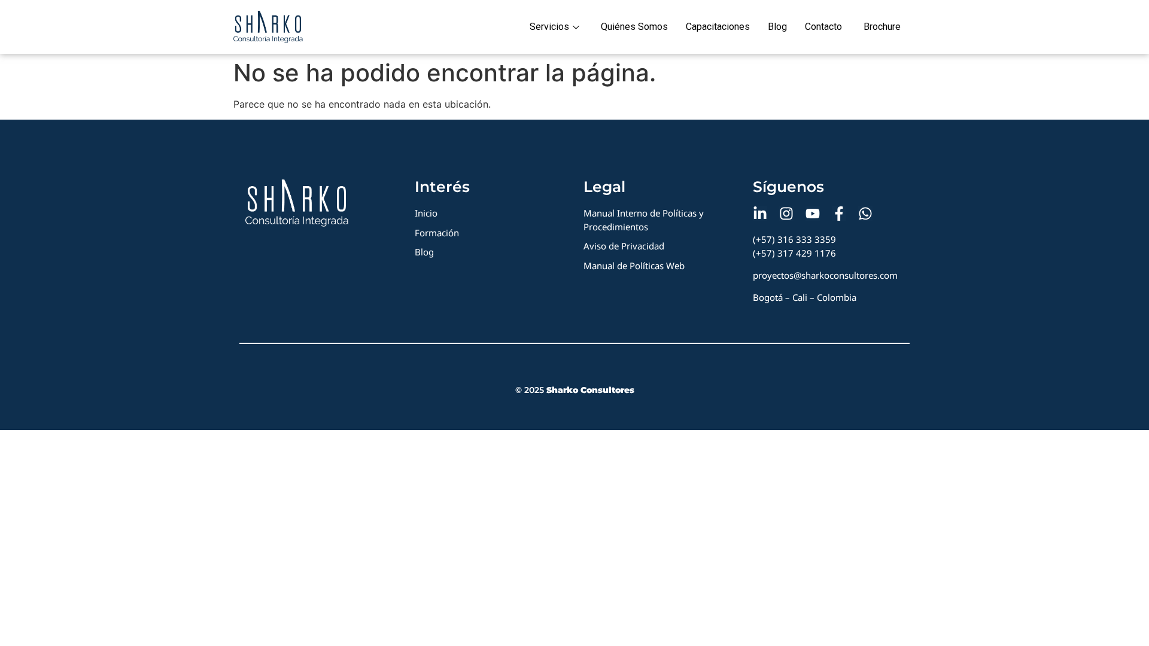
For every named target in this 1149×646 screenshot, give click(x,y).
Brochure (882, 26)
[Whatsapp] (865, 213)
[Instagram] (786, 213)
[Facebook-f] (839, 213)
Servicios (549, 26)
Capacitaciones (718, 26)
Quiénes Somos (634, 26)
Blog (777, 26)
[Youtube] (812, 213)
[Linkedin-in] (760, 213)
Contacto (823, 26)
